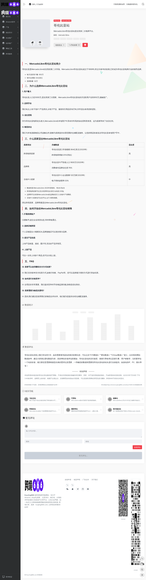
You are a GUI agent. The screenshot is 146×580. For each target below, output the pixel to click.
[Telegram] (78, 489)
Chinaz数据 (116, 355)
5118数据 (94, 355)
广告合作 (86, 480)
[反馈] (85, 45)
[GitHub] (83, 489)
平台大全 (57, 21)
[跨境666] (34, 486)
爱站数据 (104, 355)
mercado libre (66, 21)
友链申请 (68, 480)
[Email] (88, 489)
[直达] (59, 399)
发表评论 (137, 447)
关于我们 (94, 480)
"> (73, 45)
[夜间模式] (142, 575)
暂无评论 (30, 418)
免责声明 (77, 480)
